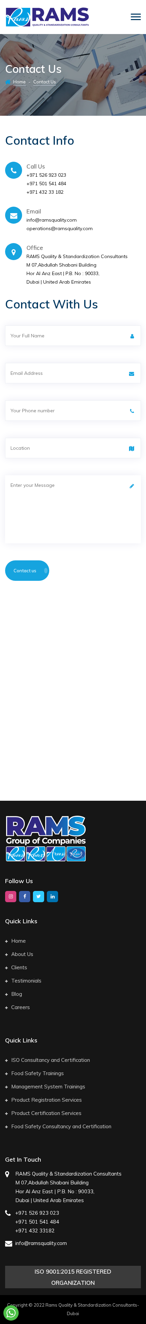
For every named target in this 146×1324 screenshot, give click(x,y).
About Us (22, 954)
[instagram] (10, 896)
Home (19, 81)
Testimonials (26, 980)
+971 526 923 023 (46, 175)
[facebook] (24, 896)
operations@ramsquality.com (59, 228)
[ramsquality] (47, 17)
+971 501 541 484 (46, 183)
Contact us (25, 570)
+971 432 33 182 (44, 192)
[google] (52, 896)
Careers (20, 1007)
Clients (19, 967)
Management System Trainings (48, 1086)
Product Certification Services (46, 1113)
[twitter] (38, 896)
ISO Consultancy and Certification (50, 1060)
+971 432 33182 (35, 1230)
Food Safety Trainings (37, 1073)
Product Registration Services (46, 1100)
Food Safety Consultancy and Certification (61, 1126)
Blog (16, 994)
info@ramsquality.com (51, 220)
